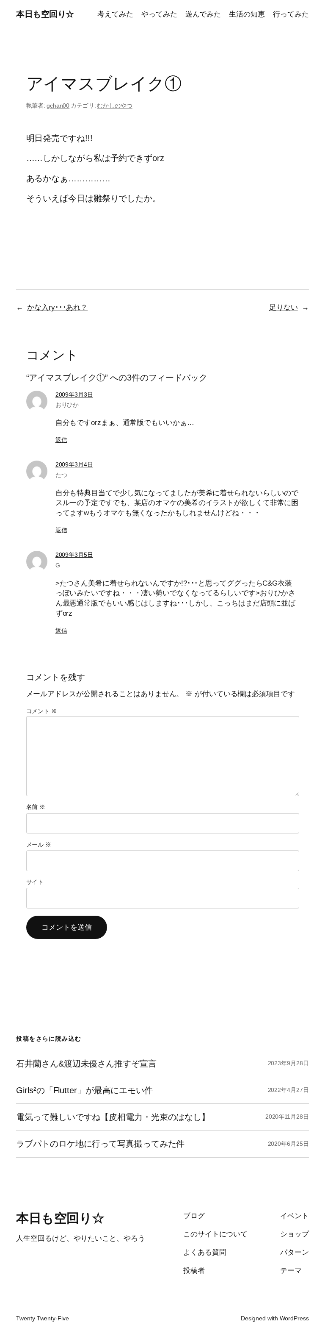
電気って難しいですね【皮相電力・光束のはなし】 (113, 1117)
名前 (36, 806)
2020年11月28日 (287, 1116)
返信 (61, 439)
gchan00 (58, 105)
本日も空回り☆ (45, 14)
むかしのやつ (114, 105)
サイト (35, 881)
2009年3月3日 (74, 394)
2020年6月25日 (288, 1143)
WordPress (294, 1318)
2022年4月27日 (288, 1089)
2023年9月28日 (288, 1063)
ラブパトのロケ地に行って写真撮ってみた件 (100, 1143)
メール (39, 844)
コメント (41, 711)
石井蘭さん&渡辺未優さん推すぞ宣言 (86, 1063)
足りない (283, 307)
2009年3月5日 (74, 554)
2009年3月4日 (74, 464)
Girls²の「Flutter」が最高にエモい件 (84, 1090)
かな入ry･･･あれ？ (57, 307)
